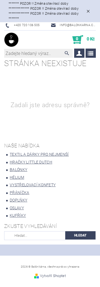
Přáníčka (19, 192)
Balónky (18, 169)
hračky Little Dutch (31, 162)
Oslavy (17, 208)
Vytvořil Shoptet (53, 276)
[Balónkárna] (11, 39)
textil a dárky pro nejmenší (39, 154)
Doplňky (18, 200)
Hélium (17, 177)
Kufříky (18, 215)
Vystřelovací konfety (33, 185)
